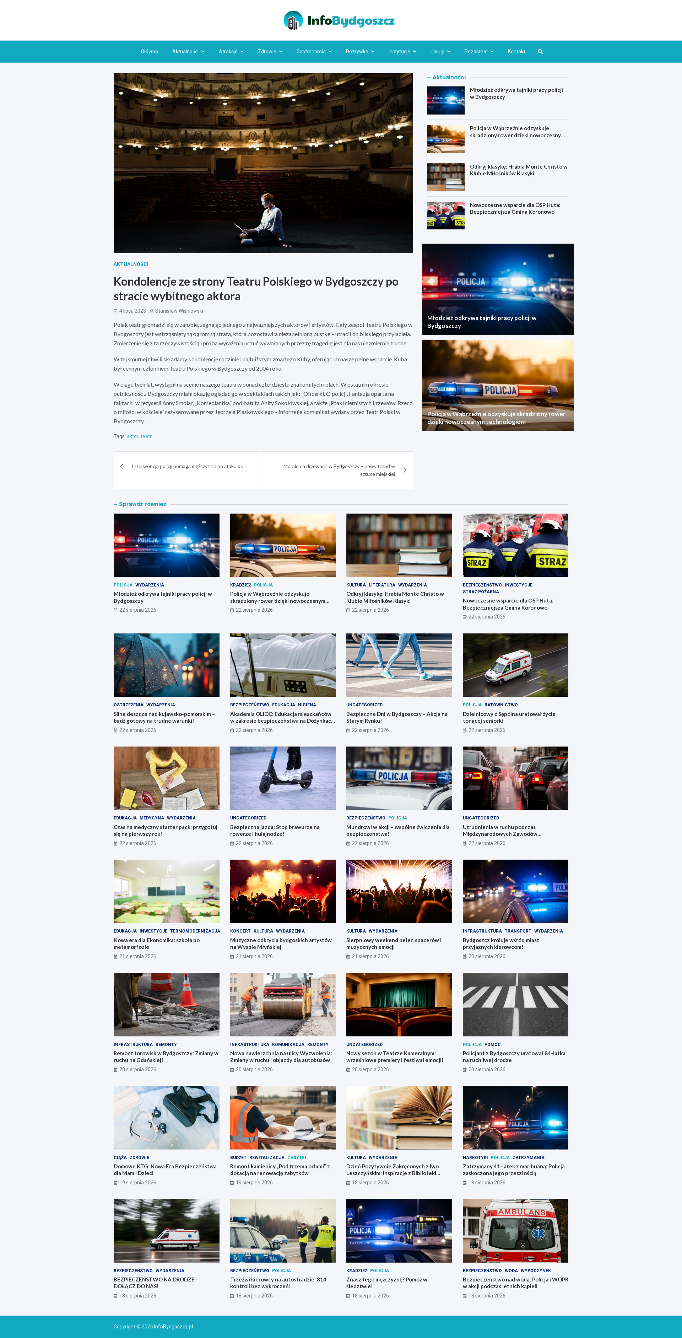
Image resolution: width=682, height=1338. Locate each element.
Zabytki (296, 1157)
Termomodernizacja (195, 931)
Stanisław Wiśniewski (179, 311)
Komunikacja (288, 1044)
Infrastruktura (482, 931)
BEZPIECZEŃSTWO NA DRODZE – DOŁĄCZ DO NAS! (156, 1283)
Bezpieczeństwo (482, 585)
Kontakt (516, 51)
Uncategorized (364, 704)
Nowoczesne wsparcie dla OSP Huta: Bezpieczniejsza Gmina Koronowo (515, 208)
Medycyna (152, 818)
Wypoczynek (536, 1270)
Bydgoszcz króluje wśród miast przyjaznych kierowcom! (501, 943)
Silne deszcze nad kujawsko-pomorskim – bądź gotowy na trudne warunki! (164, 717)
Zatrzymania (529, 1157)
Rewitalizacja (267, 1157)
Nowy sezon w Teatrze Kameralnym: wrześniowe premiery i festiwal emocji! (395, 1056)
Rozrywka (357, 51)
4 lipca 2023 (132, 311)
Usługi (437, 51)
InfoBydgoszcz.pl (173, 1326)
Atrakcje (228, 51)
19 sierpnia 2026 (137, 1182)
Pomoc (493, 1044)
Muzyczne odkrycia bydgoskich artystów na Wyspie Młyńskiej (281, 943)
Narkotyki (475, 1157)
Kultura (356, 585)
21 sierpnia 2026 (137, 956)
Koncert (240, 931)
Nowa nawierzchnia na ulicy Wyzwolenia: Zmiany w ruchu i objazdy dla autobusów (281, 1056)
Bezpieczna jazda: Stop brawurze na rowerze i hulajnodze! (275, 830)
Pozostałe (476, 51)
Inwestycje (518, 585)
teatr (146, 436)
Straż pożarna (481, 591)
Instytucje (399, 51)
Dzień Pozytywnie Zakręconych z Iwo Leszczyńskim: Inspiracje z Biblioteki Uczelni (392, 1173)
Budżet (238, 1157)
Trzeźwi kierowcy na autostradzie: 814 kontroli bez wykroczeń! (278, 1283)
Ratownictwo (501, 704)
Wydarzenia (149, 585)
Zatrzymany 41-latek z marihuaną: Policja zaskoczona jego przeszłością (514, 1170)
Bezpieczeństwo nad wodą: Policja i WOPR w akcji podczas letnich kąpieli (515, 1283)
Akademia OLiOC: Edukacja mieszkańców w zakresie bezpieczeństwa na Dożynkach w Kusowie (282, 721)
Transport (518, 931)
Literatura (382, 585)
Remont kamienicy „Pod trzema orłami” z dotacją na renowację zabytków (280, 1170)
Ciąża (120, 1157)
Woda (511, 1270)
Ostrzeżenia (129, 704)
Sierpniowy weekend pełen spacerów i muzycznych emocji (394, 943)
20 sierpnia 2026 (487, 956)
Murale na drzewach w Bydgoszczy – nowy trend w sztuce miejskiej (339, 470)
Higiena (307, 704)
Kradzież (240, 585)
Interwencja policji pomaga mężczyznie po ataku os (187, 466)
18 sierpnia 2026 (370, 1182)
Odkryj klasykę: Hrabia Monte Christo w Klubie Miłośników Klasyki (519, 170)
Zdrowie (267, 51)
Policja (123, 585)
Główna (149, 51)
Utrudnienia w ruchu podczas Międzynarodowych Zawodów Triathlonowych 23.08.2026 (500, 834)
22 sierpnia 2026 (137, 610)
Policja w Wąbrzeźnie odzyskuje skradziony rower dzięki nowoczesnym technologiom (517, 135)
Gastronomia (311, 51)
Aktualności (185, 51)
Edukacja (283, 704)
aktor (133, 436)
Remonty (166, 1044)
